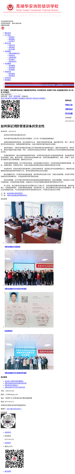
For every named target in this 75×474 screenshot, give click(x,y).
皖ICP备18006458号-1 (14, 409)
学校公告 (69, 105)
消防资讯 (8, 98)
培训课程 (15, 98)
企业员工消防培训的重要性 (14, 381)
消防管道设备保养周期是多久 (17, 195)
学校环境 (28, 98)
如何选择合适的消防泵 (15, 193)
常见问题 (17, 96)
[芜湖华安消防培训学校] (32, 19)
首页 (10, 96)
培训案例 (21, 98)
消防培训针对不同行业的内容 (15, 387)
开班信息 (35, 98)
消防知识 (69, 109)
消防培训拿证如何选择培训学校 (16, 383)
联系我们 (42, 98)
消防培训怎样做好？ (12, 385)
